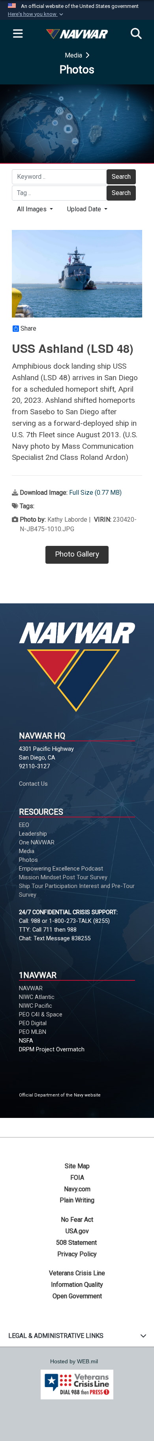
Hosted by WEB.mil (74, 1361)
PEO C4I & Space (40, 1014)
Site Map (77, 1166)
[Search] (136, 34)
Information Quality (77, 1284)
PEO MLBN (32, 1031)
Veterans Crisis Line (77, 1273)
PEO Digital (33, 1023)
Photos (28, 859)
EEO (25, 825)
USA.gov (77, 1231)
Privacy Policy (77, 1254)
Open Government (77, 1296)
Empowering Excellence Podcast (61, 868)
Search (121, 176)
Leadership (33, 833)
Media (74, 55)
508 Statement (77, 1242)
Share (28, 328)
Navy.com (77, 1189)
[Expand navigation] (18, 34)
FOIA (77, 1177)
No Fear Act (77, 1219)
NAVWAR (31, 988)
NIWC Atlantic (36, 997)
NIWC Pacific (35, 1005)
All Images (32, 209)
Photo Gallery (77, 554)
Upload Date (85, 209)
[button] (36, 14)
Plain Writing (77, 1200)
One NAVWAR (36, 842)
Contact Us (33, 783)
